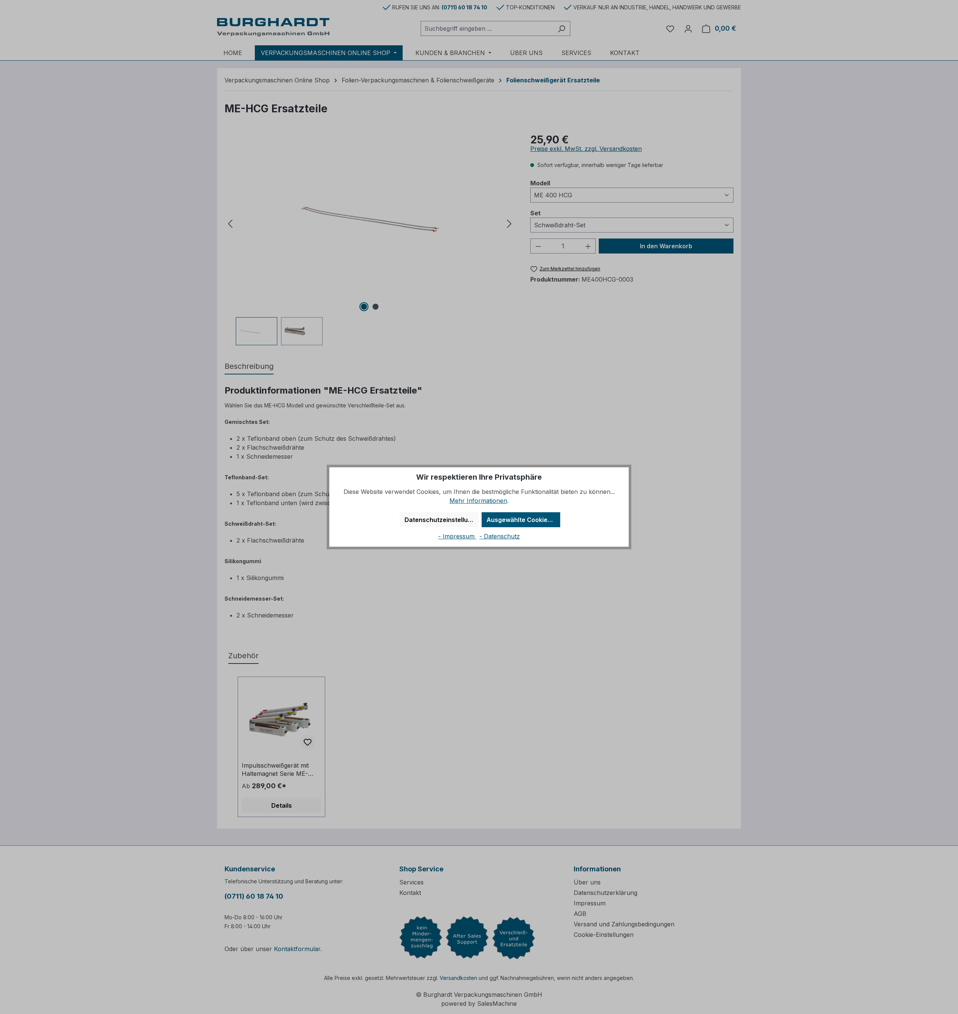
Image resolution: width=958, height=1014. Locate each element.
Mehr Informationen (478, 500)
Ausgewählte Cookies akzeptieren (523, 519)
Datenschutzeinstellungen (441, 519)
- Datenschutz (499, 536)
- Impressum (457, 536)
